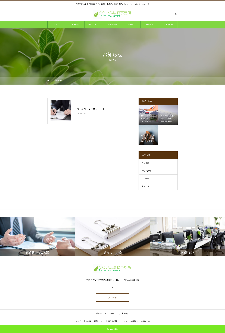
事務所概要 (112, 24)
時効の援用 (146, 171)
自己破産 (145, 178)
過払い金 (145, 186)
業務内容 (75, 24)
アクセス (131, 24)
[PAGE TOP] (112, 213)
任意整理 (145, 163)
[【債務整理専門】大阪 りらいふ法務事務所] (112, 14)
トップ (56, 24)
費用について (93, 24)
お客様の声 (168, 24)
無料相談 (149, 24)
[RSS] (176, 14)
